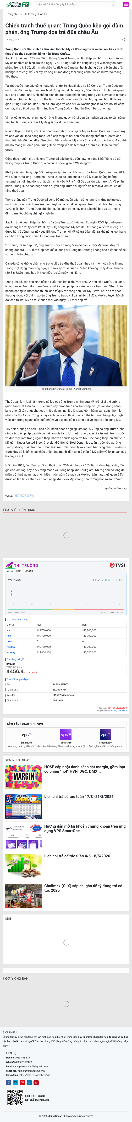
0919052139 (25, 1062)
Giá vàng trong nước (17, 619)
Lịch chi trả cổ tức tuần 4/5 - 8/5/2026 (77, 856)
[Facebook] (8, 1082)
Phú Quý (11, 647)
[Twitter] (15, 1082)
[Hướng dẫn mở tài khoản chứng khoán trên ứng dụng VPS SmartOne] (23, 836)
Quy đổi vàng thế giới (18, 679)
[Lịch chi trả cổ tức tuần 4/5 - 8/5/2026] (23, 866)
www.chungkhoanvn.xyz (80, 1116)
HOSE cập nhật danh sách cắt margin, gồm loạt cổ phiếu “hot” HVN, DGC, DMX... (84, 769)
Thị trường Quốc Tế (35, 14)
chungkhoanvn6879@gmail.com (30, 1066)
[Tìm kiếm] (112, 4)
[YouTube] (22, 1082)
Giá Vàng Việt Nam (117, 710)
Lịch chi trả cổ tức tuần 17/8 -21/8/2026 (79, 796)
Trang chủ (12, 14)
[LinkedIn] (29, 1082)
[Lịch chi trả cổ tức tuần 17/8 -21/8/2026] (23, 806)
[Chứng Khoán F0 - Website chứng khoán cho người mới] (16, 4)
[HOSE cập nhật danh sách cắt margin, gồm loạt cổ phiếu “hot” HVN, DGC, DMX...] (23, 777)
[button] (123, 39)
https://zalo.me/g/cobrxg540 (34, 1075)
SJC (9, 630)
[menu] (126, 4)
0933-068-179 (22, 1057)
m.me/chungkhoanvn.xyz (31, 1071)
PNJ (9, 636)
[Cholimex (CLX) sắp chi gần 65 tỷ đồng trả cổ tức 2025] (23, 896)
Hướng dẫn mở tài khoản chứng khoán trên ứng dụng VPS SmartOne (85, 828)
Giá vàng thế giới (15, 659)
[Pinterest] (36, 1082)
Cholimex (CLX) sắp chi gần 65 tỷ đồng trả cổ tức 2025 (83, 888)
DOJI (9, 641)
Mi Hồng (11, 652)
